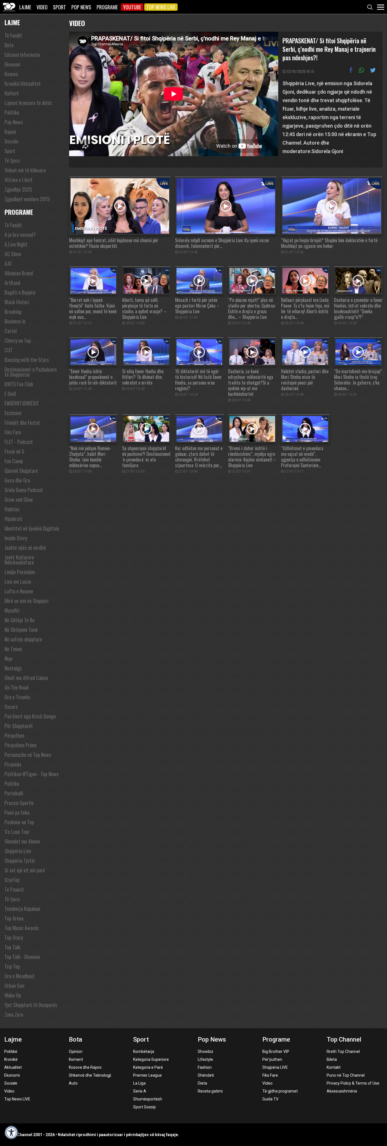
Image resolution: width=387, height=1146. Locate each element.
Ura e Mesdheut (20, 976)
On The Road (16, 687)
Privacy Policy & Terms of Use (353, 1083)
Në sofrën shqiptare (23, 639)
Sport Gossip (144, 1107)
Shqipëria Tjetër (20, 860)
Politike (12, 112)
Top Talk (12, 947)
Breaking (13, 311)
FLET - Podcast (19, 441)
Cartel (11, 330)
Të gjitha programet (280, 1091)
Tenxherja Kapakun (22, 908)
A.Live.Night (16, 244)
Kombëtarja (143, 1051)
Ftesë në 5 (14, 451)
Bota (9, 45)
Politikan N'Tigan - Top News (31, 774)
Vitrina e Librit (19, 179)
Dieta (202, 1083)
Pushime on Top (19, 822)
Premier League (147, 1075)
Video (42, 7)
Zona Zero (14, 1014)
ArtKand (12, 282)
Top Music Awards (22, 928)
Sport (59, 7)
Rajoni (10, 131)
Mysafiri (12, 610)
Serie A (139, 1091)
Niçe (8, 658)
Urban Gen (14, 985)
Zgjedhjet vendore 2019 (27, 199)
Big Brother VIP (275, 1051)
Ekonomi (12, 64)
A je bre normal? (20, 234)
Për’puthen (272, 1059)
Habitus (12, 509)
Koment (76, 1059)
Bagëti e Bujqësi (20, 292)
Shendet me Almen (22, 841)
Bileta (332, 1059)
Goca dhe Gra (17, 480)
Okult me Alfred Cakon (26, 677)
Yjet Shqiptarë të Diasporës (31, 1004)
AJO (8, 263)
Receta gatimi (210, 1091)
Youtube (132, 7)
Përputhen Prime (21, 745)
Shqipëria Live (18, 851)
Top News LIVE (160, 7)
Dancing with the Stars (27, 359)
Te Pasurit (14, 889)
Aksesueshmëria (342, 1091)
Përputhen (14, 735)
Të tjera (12, 160)
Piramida (13, 764)
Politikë (10, 1051)
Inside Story (16, 538)
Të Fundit (13, 35)
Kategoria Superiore (151, 1059)
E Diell (10, 393)
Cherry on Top (18, 340)
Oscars (11, 706)
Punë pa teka (17, 812)
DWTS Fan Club (19, 384)
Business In (15, 321)
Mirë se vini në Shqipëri (26, 600)
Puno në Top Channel (346, 1075)
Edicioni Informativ (22, 54)
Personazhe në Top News (28, 754)
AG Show (13, 253)
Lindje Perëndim (20, 572)
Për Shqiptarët (19, 725)
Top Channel (344, 1039)
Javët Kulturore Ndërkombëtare (19, 559)
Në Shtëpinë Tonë (21, 629)
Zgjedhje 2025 (18, 189)
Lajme (25, 7)
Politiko (12, 783)
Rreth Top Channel (343, 1051)
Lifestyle (205, 1059)
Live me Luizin (18, 581)
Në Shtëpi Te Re (20, 620)
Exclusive (13, 413)
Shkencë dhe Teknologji (90, 1075)
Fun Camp (14, 461)
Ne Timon (13, 649)
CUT (9, 350)
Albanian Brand (19, 273)
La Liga (139, 1083)
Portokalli (14, 793)
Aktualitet (13, 1067)
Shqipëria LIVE (275, 1067)
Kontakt (334, 1067)
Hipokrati (13, 518)
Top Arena (14, 918)
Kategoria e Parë (148, 1067)
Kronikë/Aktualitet (23, 83)
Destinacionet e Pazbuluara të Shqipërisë (31, 372)
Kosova (11, 74)
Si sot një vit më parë (25, 870)
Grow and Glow (19, 499)
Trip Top (12, 966)
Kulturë (12, 93)
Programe (107, 7)
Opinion (75, 1051)
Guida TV (270, 1099)
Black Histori (17, 302)
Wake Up (13, 995)
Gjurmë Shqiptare (21, 470)
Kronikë (11, 1059)
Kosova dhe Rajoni (85, 1067)
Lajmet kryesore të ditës (28, 102)
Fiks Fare (13, 432)
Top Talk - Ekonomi (22, 956)
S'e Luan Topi (17, 831)
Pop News (81, 7)
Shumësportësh (147, 1099)
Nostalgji (13, 668)
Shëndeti (206, 1075)
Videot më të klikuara (25, 170)
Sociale (11, 141)
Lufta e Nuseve (19, 591)
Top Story (14, 937)
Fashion (205, 1067)
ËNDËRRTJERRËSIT (22, 403)
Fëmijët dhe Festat (22, 422)
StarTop (12, 879)
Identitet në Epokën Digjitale (32, 528)
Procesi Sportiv (19, 802)
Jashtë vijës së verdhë (25, 547)
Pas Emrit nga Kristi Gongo (30, 716)
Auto (73, 1083)
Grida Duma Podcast (24, 489)
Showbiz (205, 1051)
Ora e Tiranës (17, 697)
